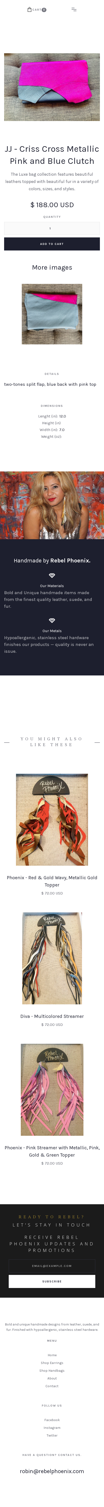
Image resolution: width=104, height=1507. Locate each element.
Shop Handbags (52, 1371)
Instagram (52, 1428)
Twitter (52, 1435)
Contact (52, 1386)
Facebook (52, 1420)
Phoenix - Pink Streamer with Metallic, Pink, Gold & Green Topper (52, 1151)
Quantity (52, 217)
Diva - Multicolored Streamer (52, 1016)
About (52, 1378)
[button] (37, 9)
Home (52, 1355)
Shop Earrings (52, 1363)
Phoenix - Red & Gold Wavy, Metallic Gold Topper (52, 881)
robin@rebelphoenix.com (52, 1471)
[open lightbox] (52, 314)
